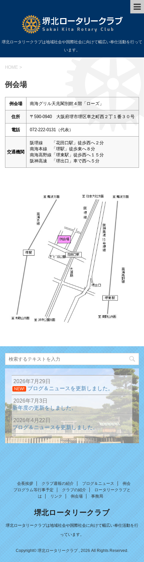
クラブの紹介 (74, 490)
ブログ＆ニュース (98, 483)
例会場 (77, 496)
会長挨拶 (25, 483)
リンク (56, 496)
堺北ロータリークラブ (72, 512)
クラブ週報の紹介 (58, 483)
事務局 (97, 496)
